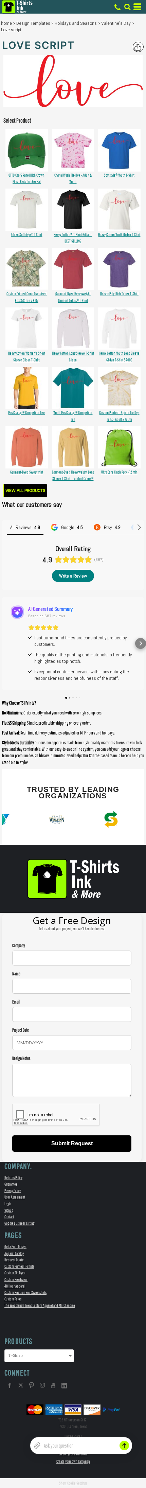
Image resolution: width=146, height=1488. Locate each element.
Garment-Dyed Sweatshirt (26, 472)
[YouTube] (53, 1385)
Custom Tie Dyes (14, 1273)
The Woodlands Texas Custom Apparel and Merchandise (39, 1305)
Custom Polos (12, 1299)
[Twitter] (20, 1385)
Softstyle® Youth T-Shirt (119, 175)
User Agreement (14, 1197)
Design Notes (21, 1058)
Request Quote (14, 1260)
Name (16, 973)
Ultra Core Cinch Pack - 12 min (119, 472)
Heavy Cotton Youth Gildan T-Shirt (119, 234)
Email (16, 1002)
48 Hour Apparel (14, 1286)
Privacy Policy (12, 1190)
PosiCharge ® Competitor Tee (26, 412)
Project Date (20, 1030)
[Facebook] (10, 1385)
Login (7, 1204)
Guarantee (11, 1184)
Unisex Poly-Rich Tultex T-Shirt (119, 293)
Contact (9, 1217)
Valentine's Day (116, 23)
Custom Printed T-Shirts (19, 1266)
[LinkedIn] (64, 1385)
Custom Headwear (16, 1279)
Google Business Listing (19, 1223)
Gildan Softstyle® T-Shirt (26, 234)
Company (18, 945)
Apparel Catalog (14, 1253)
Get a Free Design (15, 1246)
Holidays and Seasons (76, 23)
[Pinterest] (31, 1385)
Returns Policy (13, 1177)
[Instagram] (42, 1385)
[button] (127, 6)
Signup (8, 1210)
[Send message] (124, 1445)
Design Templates (33, 23)
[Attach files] (37, 1445)
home (6, 23)
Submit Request (72, 1143)
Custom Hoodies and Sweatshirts (25, 1292)
